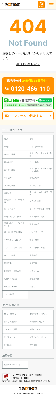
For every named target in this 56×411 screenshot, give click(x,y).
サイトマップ (9, 337)
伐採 (31, 139)
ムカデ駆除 (34, 162)
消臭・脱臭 (34, 240)
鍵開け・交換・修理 (12, 216)
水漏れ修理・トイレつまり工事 (14, 224)
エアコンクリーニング (13, 247)
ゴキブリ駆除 (9, 170)
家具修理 (33, 255)
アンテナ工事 (35, 185)
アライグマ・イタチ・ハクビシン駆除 (41, 169)
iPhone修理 (9, 294)
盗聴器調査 (34, 279)
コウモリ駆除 (9, 185)
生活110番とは (10, 314)
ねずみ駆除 (34, 178)
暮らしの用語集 (10, 321)
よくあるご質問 (10, 329)
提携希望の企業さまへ (13, 364)
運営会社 (33, 345)
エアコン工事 (35, 201)
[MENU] (51, 4)
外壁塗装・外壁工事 (12, 271)
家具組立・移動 (10, 286)
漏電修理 (8, 193)
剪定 (6, 139)
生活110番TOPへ (28, 64)
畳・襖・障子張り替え (13, 232)
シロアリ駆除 (9, 154)
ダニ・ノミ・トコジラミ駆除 (41, 154)
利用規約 (8, 345)
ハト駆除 (8, 178)
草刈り (7, 146)
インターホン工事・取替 (40, 209)
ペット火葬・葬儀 (37, 247)
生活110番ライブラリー (39, 314)
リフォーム (34, 271)
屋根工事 (8, 263)
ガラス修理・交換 (37, 216)
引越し (32, 286)
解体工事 (33, 263)
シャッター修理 (36, 146)
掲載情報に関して (37, 321)
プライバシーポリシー (39, 337)
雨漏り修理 (34, 224)
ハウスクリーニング (12, 240)
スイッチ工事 (9, 209)
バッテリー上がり (37, 232)
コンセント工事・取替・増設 (41, 193)
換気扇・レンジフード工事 (14, 200)
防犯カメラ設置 (10, 279)
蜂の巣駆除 (8, 162)
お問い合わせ (35, 329)
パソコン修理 (9, 255)
